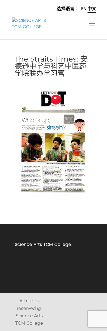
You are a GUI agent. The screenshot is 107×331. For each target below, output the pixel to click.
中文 (92, 8)
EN (83, 8)
